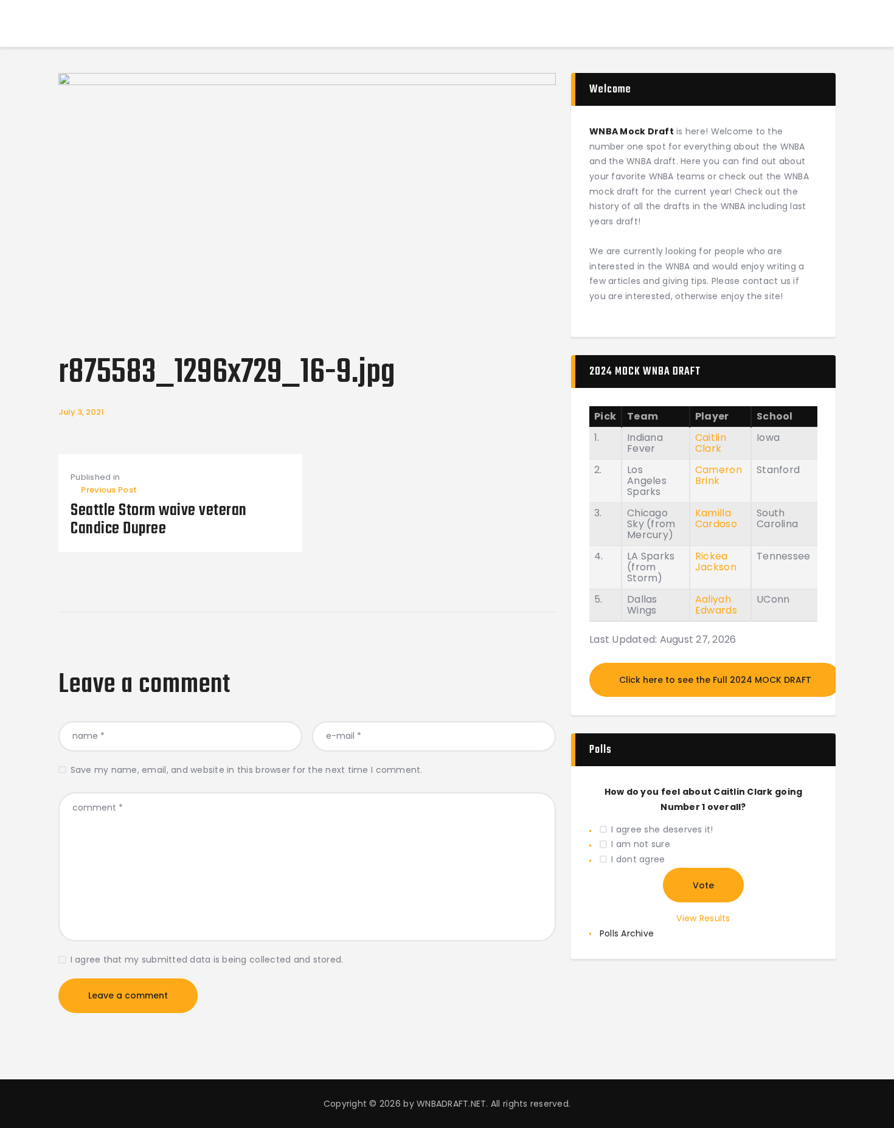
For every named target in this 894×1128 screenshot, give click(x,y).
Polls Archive (627, 933)
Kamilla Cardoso (716, 518)
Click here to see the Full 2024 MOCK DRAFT (715, 680)
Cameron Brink (718, 475)
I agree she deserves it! (662, 829)
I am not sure (640, 844)
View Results (703, 918)
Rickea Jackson (715, 561)
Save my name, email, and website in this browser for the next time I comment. (247, 770)
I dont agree (638, 859)
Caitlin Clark (710, 443)
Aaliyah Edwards (716, 604)
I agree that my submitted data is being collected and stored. (207, 959)
